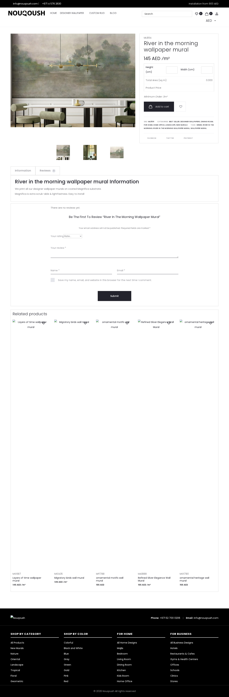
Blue (66, 653)
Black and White (73, 648)
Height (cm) (149, 70)
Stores (174, 681)
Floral (14, 675)
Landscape (170, 125)
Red (66, 681)
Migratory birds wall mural (69, 577)
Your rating (57, 236)
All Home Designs (127, 642)
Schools (174, 670)
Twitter (170, 138)
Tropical (15, 670)
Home (53, 13)
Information (23, 170)
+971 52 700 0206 (170, 618)
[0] (196, 13)
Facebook (152, 138)
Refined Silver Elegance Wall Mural (154, 579)
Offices (174, 664)
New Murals (182, 125)
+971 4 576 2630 (51, 3)
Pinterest (188, 138)
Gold (66, 670)
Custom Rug (97, 13)
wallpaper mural (199, 128)
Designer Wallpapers (190, 121)
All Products (17, 642)
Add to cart (162, 106)
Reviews (47, 170)
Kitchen (121, 670)
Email (121, 270)
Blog (113, 13)
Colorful (68, 642)
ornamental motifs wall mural (109, 579)
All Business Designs (181, 642)
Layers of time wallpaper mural (27, 579)
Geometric (17, 681)
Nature (14, 653)
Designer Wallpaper (72, 13)
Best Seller (174, 121)
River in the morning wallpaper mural (171, 128)
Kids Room (123, 675)
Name (55, 270)
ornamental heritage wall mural (194, 579)
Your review (58, 248)
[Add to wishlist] (181, 107)
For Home (148, 125)
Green (199, 125)
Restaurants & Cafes (182, 653)
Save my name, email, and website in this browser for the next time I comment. (105, 280)
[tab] (23, 170)
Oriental (15, 659)
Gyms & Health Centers (184, 659)
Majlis (120, 648)
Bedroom (122, 653)
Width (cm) (187, 69)
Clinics (174, 675)
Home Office (158, 125)
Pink (66, 675)
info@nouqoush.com (25, 3)
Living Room (124, 659)
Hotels (174, 648)
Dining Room (207, 121)
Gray (66, 659)
